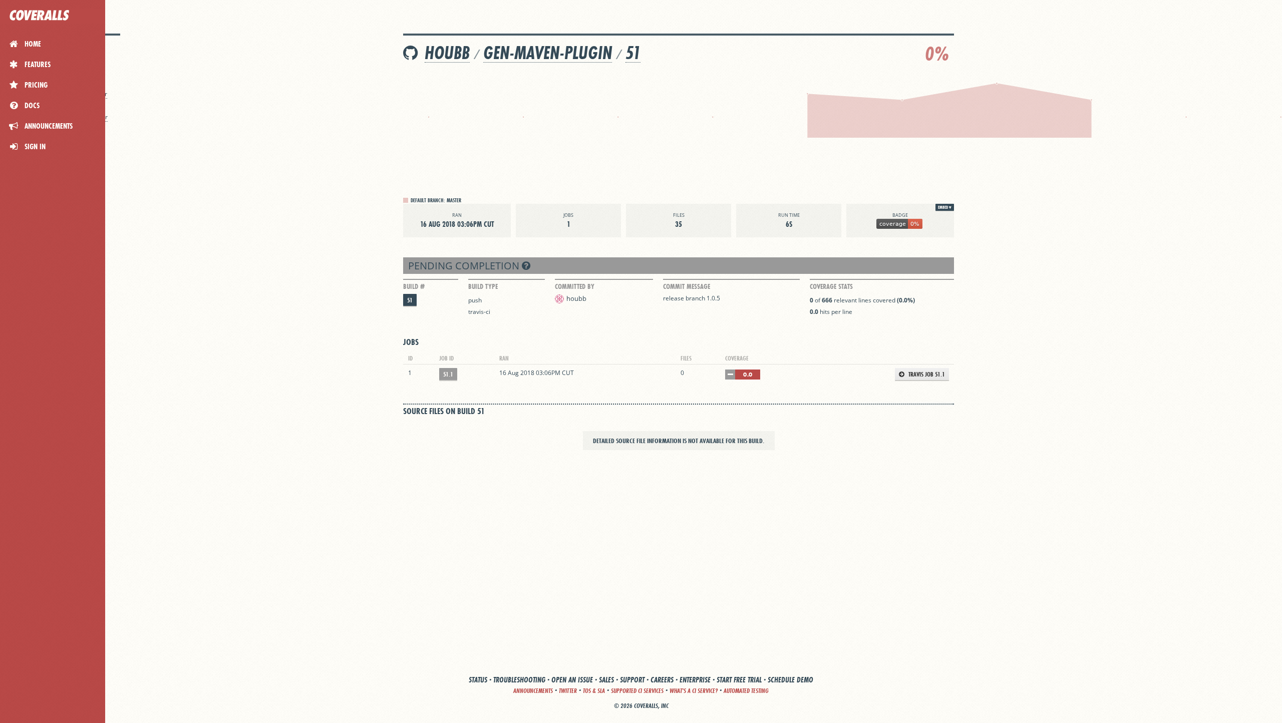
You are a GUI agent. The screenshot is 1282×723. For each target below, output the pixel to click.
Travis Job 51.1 (926, 374)
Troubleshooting (519, 679)
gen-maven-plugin (547, 53)
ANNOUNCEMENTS (533, 690)
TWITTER (568, 690)
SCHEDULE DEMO (790, 679)
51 (632, 53)
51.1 (448, 374)
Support (632, 679)
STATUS (478, 679)
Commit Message (686, 286)
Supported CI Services (637, 690)
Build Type (483, 286)
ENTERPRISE (695, 679)
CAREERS (662, 679)
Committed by (574, 286)
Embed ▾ (944, 207)
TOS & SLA (594, 690)
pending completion (465, 265)
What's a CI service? (694, 690)
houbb (447, 53)
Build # (414, 286)
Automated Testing (746, 690)
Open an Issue (572, 679)
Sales (606, 679)
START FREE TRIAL (739, 679)
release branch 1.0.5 (691, 298)
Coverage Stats (831, 286)
